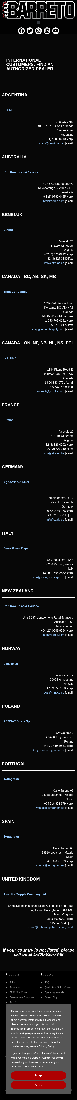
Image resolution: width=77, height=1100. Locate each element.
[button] (39, 23)
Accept (38, 1075)
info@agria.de (55, 519)
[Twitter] (30, 30)
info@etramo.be (54, 263)
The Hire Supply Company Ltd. (25, 894)
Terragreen (11, 779)
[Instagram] (38, 30)
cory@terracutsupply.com (48, 329)
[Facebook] (21, 30)
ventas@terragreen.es (50, 807)
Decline (38, 1085)
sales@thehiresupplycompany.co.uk (50, 927)
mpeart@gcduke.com (50, 391)
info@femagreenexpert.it (48, 577)
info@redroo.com (53, 634)
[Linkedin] (47, 30)
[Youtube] (55, 30)
